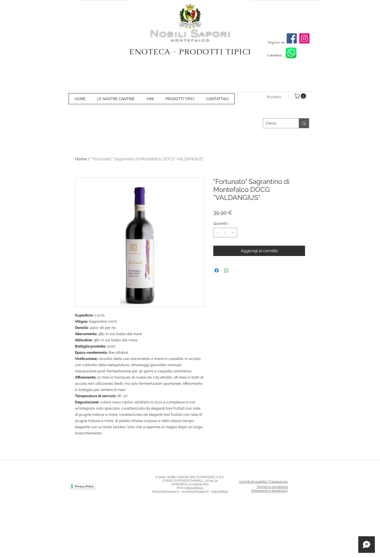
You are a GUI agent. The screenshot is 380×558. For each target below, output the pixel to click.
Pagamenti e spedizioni (269, 491)
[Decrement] (217, 232)
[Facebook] (292, 38)
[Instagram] (304, 38)
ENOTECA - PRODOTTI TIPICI (190, 52)
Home (81, 158)
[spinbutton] (225, 232)
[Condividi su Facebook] (217, 270)
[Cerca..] (304, 123)
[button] (300, 96)
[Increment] (233, 232)
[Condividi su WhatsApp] (226, 270)
